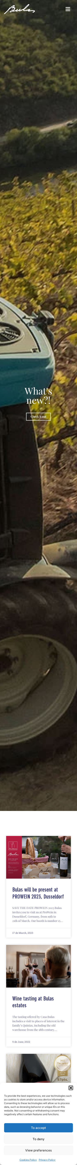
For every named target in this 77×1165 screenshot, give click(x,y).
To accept (38, 1128)
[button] (71, 1088)
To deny (39, 1139)
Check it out (38, 416)
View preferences (38, 1150)
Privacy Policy (47, 1159)
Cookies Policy (28, 1159)
